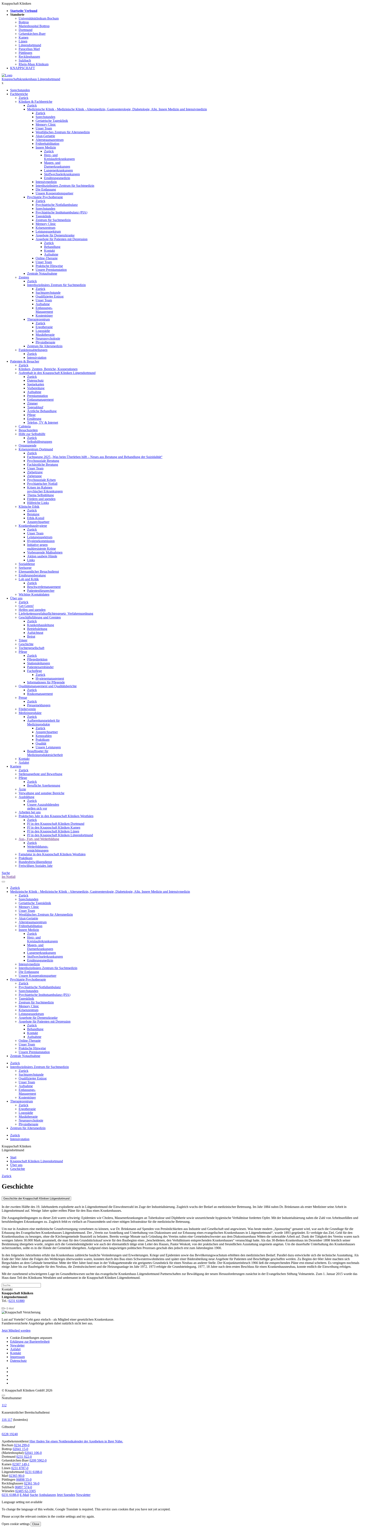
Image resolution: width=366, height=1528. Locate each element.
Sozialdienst (27, 564)
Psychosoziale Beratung (43, 460)
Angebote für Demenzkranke (55, 235)
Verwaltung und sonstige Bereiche (41, 793)
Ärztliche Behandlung (42, 411)
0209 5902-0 (38, 1460)
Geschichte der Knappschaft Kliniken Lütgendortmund (36, 1198)
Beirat (31, 636)
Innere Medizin (46, 147)
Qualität (41, 743)
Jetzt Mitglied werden (16, 1330)
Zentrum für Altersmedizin (44, 346)
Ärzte (22, 789)
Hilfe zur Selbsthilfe (32, 434)
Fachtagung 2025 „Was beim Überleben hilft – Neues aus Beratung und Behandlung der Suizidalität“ (94, 457)
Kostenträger (44, 315)
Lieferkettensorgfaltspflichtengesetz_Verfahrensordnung (56, 613)
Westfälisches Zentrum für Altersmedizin (63, 132)
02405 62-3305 (25, 1491)
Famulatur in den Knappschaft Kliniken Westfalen (52, 854)
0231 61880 (16, 1301)
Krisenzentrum (45, 227)
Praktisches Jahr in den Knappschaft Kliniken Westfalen (56, 816)
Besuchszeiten (28, 430)
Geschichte (26, 644)
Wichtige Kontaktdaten (34, 594)
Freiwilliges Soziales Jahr (36, 865)
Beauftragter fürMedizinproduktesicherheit (45, 753)
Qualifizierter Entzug (50, 296)
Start (13, 1157)
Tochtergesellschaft (31, 648)
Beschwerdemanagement (44, 587)
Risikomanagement (40, 694)
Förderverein (27, 709)
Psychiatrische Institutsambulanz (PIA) (61, 212)
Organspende (27, 445)
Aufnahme (51, 254)
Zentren (24, 277)
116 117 (7, 1419)
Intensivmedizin (46, 182)
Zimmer (32, 403)
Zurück (23, 98)
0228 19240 (10, 1434)
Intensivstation (36, 357)
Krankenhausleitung (40, 625)
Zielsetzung (35, 472)
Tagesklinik (43, 216)
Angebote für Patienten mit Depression (61, 239)
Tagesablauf (35, 407)
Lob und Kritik (29, 579)
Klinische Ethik (29, 506)
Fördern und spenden (41, 499)
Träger (23, 640)
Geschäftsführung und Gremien (40, 617)
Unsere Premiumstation (51, 269)
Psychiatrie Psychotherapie (45, 197)
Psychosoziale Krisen (41, 480)
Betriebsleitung (37, 629)
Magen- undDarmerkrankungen (57, 164)
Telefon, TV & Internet (42, 422)
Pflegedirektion (37, 659)
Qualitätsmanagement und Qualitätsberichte (48, 686)
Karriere (15, 766)
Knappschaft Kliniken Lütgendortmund (36, 1161)
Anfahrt (24, 762)
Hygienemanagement (50, 678)
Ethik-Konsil (35, 518)
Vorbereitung (35, 388)
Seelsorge (25, 567)
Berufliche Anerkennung (43, 785)
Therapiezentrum (38, 319)
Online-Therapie (47, 258)
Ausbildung (26, 797)
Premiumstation (37, 396)
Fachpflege (34, 671)
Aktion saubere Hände (42, 556)
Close (35, 1524)
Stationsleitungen (38, 663)
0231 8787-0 (19, 1468)
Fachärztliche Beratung (42, 464)
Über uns (16, 598)
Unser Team (44, 128)
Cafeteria (25, 426)
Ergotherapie (44, 327)
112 (4, 1405)
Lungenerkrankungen (58, 170)
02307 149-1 (20, 1464)
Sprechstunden (20, 90)
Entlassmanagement (40, 399)
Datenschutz (35, 380)
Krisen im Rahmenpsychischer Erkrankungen (45, 489)
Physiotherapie (45, 342)
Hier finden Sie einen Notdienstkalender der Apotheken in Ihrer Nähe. (76, 1441)
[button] (10, 1495)
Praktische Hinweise (49, 266)
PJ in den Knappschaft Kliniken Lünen (53, 831)
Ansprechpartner (38, 522)
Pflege (31, 415)
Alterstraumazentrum (50, 140)
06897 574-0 (23, 1487)
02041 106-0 (33, 1453)
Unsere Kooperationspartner (54, 193)
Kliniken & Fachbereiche (35, 101)
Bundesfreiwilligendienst (35, 862)
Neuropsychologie (48, 338)
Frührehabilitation (47, 143)
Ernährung (34, 418)
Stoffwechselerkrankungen (62, 174)
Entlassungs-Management (44, 309)
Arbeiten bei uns (30, 812)
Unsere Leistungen (48, 747)
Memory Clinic (46, 124)
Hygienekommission (41, 541)
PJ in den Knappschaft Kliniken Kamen (53, 827)
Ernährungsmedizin (57, 178)
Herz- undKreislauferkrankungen (59, 157)
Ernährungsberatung (32, 575)
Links (31, 560)
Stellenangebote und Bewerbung (40, 774)
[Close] (3, 1395)
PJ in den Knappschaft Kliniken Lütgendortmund (60, 835)
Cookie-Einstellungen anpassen (31, 1338)
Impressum (17, 1357)
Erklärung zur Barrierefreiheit (30, 1341)
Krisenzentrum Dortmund (36, 449)
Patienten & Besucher (24, 361)
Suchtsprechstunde (48, 292)
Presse (23, 697)
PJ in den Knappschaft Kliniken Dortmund (55, 823)
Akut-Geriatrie (45, 136)
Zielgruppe (34, 476)
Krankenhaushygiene (33, 525)
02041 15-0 (20, 1449)
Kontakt (49, 250)
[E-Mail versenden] (8, 1308)
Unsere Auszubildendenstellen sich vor (43, 806)
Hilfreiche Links (38, 503)
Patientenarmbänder (40, 667)
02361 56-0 (31, 1483)
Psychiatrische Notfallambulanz (57, 205)
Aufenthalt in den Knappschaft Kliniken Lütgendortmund (57, 373)
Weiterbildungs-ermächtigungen (38, 848)
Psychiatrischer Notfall (42, 483)
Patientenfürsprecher (40, 590)
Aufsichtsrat (35, 632)
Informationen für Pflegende (46, 682)
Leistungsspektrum (48, 231)
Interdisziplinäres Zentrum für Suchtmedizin (65, 185)
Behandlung (52, 247)
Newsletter (17, 1345)
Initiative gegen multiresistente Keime (41, 546)
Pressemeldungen (38, 705)
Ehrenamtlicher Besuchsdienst (39, 571)
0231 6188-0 (33, 1472)
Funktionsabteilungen (33, 350)
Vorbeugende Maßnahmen (44, 552)
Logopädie (43, 331)
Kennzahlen (44, 736)
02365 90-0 (16, 1475)
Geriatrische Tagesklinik (52, 120)
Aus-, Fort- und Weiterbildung (39, 839)
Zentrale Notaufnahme (42, 273)
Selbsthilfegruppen (39, 441)
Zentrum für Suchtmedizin (53, 220)
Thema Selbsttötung (40, 495)
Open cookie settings (16, 1524)
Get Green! (26, 606)
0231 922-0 (24, 1456)
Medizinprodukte (30, 713)
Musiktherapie (45, 334)
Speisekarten (35, 384)
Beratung (33, 514)
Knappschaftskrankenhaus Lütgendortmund (31, 79)
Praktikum (42, 739)
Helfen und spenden (32, 609)
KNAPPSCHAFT (22, 68)
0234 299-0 (21, 1445)
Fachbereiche (19, 94)
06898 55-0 (24, 1479)
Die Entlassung (46, 189)
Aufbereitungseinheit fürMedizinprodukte (43, 722)
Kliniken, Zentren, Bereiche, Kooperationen (48, 369)
